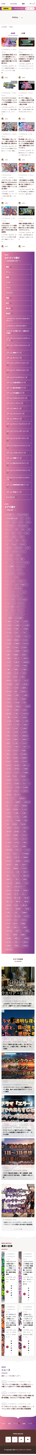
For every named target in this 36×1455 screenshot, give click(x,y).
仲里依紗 (9, 651)
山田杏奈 (16, 732)
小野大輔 (9, 721)
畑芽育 (26, 843)
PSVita (14, 49)
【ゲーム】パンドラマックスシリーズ (18, 471)
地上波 (27, 680)
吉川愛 (17, 673)
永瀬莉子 (25, 813)
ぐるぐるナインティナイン (19, 552)
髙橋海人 (17, 946)
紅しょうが (17, 876)
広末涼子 (9, 747)
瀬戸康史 (17, 832)
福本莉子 (25, 865)
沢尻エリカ (10, 820)
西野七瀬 (25, 905)
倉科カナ (17, 658)
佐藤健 (9, 655)
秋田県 (9, 868)
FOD (28, 518)
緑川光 (18, 879)
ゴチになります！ (11, 574)
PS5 (14, 533)
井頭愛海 (17, 644)
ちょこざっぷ (11, 497)
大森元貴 (24, 699)
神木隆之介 (10, 861)
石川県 (9, 854)
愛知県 (9, 754)
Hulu (15, 522)
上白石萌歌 (27, 625)
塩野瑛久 (25, 688)
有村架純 (9, 769)
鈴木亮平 (9, 920)
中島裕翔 (26, 629)
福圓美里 (18, 861)
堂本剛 (17, 688)
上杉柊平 (26, 622)
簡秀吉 (9, 876)
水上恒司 (25, 809)
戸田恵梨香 (25, 754)
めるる (19, 555)
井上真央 (26, 640)
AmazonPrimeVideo (23, 515)
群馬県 (26, 879)
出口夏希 (9, 662)
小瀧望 (9, 717)
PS (17, 530)
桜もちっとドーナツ (12, 798)
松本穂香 (26, 787)
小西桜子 (16, 717)
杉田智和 (24, 776)
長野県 (26, 927)
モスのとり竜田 (11, 607)
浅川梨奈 (24, 824)
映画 (8, 277)
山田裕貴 (25, 732)
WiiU (24, 541)
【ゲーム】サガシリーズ (15, 419)
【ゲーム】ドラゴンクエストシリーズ (18, 346)
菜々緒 (17, 894)
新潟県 (17, 762)
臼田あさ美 (10, 883)
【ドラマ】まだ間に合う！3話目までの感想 (17, 332)
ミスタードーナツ (11, 603)
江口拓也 (17, 817)
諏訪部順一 (19, 909)
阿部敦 (28, 931)
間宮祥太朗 (10, 931)
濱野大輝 (9, 832)
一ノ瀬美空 (10, 618)
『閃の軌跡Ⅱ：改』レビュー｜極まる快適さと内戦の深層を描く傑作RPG (9, 141)
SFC (8, 537)
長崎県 (9, 927)
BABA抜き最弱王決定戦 (12, 518)
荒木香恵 (17, 890)
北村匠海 (17, 666)
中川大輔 (9, 633)
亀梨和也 (17, 640)
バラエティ (11, 293)
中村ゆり (17, 633)
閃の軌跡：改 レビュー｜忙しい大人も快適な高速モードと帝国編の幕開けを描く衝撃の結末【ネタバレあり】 (26, 143)
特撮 (8, 298)
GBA (8, 522)
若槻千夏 (9, 890)
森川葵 (17, 806)
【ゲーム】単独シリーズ (15, 492)
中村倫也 (18, 636)
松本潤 (18, 787)
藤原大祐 (18, 901)
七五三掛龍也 (19, 618)
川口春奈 (16, 743)
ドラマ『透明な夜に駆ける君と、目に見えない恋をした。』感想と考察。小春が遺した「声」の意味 (17, 1046)
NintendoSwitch (11, 526)
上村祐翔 (9, 625)
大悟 (16, 699)
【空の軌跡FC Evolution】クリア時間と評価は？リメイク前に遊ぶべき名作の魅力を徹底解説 (9, 228)
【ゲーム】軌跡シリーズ (15, 353)
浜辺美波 (9, 828)
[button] (3, 1205)
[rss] (15, 1439)
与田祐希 (9, 629)
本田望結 (26, 773)
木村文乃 (17, 773)
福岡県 (17, 865)
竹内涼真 (25, 868)
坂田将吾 (26, 684)
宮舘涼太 (17, 710)
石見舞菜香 (27, 854)
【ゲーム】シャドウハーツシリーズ (17, 364)
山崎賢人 (26, 725)
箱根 (18, 872)
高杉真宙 (9, 942)
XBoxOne (9, 548)
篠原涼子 (26, 872)
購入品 (9, 308)
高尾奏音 (27, 938)
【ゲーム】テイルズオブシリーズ (17, 377)
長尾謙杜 (24, 924)
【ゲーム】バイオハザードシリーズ (17, 439)
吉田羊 (24, 677)
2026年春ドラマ (11, 515)
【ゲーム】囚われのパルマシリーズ (17, 464)
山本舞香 (25, 728)
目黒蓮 (25, 846)
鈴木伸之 (25, 920)
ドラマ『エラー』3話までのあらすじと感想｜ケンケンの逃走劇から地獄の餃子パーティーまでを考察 (17, 1132)
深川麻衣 (17, 828)
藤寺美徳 (9, 905)
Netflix (29, 522)
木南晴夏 (26, 769)
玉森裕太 (16, 839)
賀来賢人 (28, 909)
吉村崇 (25, 673)
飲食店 (9, 313)
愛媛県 (25, 751)
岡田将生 (16, 736)
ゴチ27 (20, 570)
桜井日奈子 (23, 798)
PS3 (31, 49)
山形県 (9, 728)
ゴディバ (21, 574)
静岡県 (16, 935)
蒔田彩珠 (9, 898)
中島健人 (17, 629)
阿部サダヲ (19, 931)
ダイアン (9, 588)
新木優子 (9, 762)
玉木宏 (9, 839)
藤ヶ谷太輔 (18, 898)
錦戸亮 (16, 924)
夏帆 (16, 692)
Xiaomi (28, 548)
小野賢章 (17, 721)
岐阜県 (9, 736)
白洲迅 (9, 846)
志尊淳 (9, 751)
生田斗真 (25, 839)
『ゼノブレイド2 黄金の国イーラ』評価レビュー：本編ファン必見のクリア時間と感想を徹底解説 (11, 1268)
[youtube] (27, 1439)
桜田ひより (10, 802)
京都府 (9, 647)
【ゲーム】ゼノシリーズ (15, 358)
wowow (15, 544)
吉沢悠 (16, 677)
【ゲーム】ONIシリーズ (14, 408)
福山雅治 (9, 865)
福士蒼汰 (27, 861)
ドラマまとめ (18, 588)
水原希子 (9, 813)
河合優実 (18, 820)
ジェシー (9, 577)
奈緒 (25, 703)
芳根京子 (9, 887)
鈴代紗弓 (27, 916)
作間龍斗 (9, 658)
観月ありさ (10, 909)
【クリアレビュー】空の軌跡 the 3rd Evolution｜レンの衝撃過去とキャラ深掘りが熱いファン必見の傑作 (9, 184)
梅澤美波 (18, 802)
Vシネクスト (10, 541)
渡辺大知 (26, 828)
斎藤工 (9, 758)
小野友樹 (25, 717)
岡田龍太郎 (26, 736)
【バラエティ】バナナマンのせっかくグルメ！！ (18, 320)
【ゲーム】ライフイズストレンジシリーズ (18, 479)
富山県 (26, 710)
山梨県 (9, 732)
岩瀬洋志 (16, 739)
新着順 (13, 33)
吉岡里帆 (9, 673)
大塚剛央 (26, 695)
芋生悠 (27, 883)
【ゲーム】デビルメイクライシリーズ (18, 446)
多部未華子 (25, 692)
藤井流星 (27, 898)
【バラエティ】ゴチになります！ (18, 326)
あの (8, 552)
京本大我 (26, 644)
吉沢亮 (9, 677)
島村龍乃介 (26, 739)
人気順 (23, 33)
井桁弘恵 (9, 644)
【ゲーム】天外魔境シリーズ (16, 393)
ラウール (21, 611)
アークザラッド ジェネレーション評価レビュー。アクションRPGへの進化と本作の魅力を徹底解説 (11, 1321)
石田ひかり (17, 854)
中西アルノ (28, 636)
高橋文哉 (26, 942)
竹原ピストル (10, 872)
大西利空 (9, 703)
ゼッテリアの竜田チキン (22, 585)
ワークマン (21, 614)
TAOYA (22, 537)
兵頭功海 (26, 658)
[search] (33, 8)
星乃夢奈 (9, 765)
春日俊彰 (17, 765)
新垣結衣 (16, 758)
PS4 (8, 533)
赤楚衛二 (9, 913)
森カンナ (9, 806)
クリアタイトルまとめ (23, 563)
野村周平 (9, 916)
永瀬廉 (17, 813)
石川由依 (28, 850)
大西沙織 (17, 703)
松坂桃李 (17, 784)
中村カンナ (10, 636)
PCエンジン (10, 530)
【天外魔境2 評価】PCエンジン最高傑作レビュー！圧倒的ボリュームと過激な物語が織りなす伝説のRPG (9, 59)
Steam (15, 537)
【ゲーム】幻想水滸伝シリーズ (17, 382)
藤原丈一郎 (10, 901)
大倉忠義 (9, 695)
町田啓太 (17, 843)
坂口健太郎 (10, 684)
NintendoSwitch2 (23, 526)
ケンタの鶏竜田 (11, 566)
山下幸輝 (26, 721)
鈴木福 (9, 924)
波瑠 (26, 820)
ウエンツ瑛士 (20, 559)
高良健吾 (9, 946)
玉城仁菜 (25, 835)
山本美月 (16, 728)
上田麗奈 (17, 625)
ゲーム (32, 4)
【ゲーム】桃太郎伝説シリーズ (17, 388)
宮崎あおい (19, 706)
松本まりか (10, 787)
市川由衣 (25, 743)
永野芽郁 (9, 817)
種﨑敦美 (16, 868)
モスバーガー (21, 607)
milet (22, 522)
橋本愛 (9, 809)
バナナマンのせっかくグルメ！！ (15, 596)
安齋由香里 (10, 706)
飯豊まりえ (18, 938)
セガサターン (22, 581)
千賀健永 (25, 669)
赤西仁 (17, 913)
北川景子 (9, 666)
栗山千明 (17, 795)
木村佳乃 (9, 773)
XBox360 (23, 544)
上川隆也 (17, 622)
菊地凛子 (26, 890)
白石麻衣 (16, 846)
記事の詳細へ (11, 1291)
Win (14, 218)
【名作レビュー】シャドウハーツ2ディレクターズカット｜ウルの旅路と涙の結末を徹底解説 (28, 1321)
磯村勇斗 (9, 857)
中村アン (26, 633)
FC (23, 518)
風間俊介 (24, 935)
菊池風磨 (9, 894)
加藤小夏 (17, 662)
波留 (8, 824)
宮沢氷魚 (28, 706)
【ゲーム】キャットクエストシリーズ (18, 425)
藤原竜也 (27, 901)
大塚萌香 (9, 699)
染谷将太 (26, 791)
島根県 (9, 743)
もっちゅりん (10, 559)
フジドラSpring (23, 599)
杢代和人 (17, 780)
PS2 (23, 530)
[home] (8, 1439)
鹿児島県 (26, 946)
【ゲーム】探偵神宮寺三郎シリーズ (17, 486)
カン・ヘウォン (11, 563)
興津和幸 (18, 883)
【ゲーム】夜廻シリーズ (15, 458)
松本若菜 (9, 791)
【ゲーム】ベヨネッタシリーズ (17, 453)
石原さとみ (19, 850)
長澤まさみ (17, 927)
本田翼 (9, 776)
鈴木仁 (17, 920)
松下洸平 (9, 784)
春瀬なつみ (27, 765)
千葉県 (9, 669)
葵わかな (25, 894)
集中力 (9, 935)
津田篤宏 (15, 824)
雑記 (23, 4)
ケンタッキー (21, 566)
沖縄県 (26, 817)
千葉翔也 (16, 669)
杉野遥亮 (9, 780)
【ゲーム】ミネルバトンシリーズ (17, 398)
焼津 (25, 832)
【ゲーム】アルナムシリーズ (16, 414)
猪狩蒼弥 (16, 835)
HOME (3, 4)
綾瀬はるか (10, 879)
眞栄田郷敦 (10, 850)
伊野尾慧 (17, 651)
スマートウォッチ (11, 581)
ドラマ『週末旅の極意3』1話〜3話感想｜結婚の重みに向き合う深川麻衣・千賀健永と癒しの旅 (17, 1175)
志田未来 (16, 751)
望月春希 (17, 769)
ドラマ (9, 282)
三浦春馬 (9, 622)
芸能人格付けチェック (20, 887)
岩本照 (9, 739)
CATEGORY (13, 4)
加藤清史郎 (27, 662)
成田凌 (16, 754)
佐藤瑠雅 (16, 655)
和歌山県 (9, 680)
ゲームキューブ (11, 570)
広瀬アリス (27, 747)
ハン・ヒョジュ (22, 592)
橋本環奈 (16, 809)
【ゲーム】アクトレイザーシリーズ (17, 432)
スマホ (17, 577)
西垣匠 (17, 905)
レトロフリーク (11, 614)
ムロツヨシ (22, 603)
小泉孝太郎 (26, 714)
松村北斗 (17, 791)
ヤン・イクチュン (11, 611)
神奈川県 (17, 857)
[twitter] (21, 1439)
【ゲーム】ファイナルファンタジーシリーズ (18, 339)
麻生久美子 (10, 949)
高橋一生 (17, 942)
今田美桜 (25, 647)
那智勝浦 (25, 913)
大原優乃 (17, 695)
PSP (20, 533)
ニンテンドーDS (11, 592)
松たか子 (26, 780)
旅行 (8, 303)
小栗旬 (17, 714)
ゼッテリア (10, 585)
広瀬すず (17, 747)
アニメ (9, 288)
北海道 (26, 666)
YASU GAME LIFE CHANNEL (23, 1450)
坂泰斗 (18, 684)
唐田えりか (18, 680)
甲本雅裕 (9, 843)
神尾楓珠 (26, 857)
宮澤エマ (9, 710)
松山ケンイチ (27, 784)
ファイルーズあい (11, 599)
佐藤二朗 (26, 651)
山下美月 (17, 725)
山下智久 (9, 725)
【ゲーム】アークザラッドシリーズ (17, 371)
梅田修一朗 (28, 802)
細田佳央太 (27, 876)
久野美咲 (9, 640)
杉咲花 (16, 776)
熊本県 (9, 835)
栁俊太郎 (9, 795)
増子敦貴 (9, 692)
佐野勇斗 (25, 655)
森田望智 (25, 806)
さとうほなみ (10, 555)
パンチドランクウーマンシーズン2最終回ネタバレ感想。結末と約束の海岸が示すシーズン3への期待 (17, 1089)
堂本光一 (9, 688)
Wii (18, 541)
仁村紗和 (16, 647)
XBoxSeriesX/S (19, 548)
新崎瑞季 (25, 758)
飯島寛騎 (9, 938)
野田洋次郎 (18, 916)
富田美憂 (9, 714)
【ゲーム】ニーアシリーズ (15, 403)
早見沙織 (25, 762)
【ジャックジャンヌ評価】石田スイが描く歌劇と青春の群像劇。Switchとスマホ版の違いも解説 (28, 1268)
